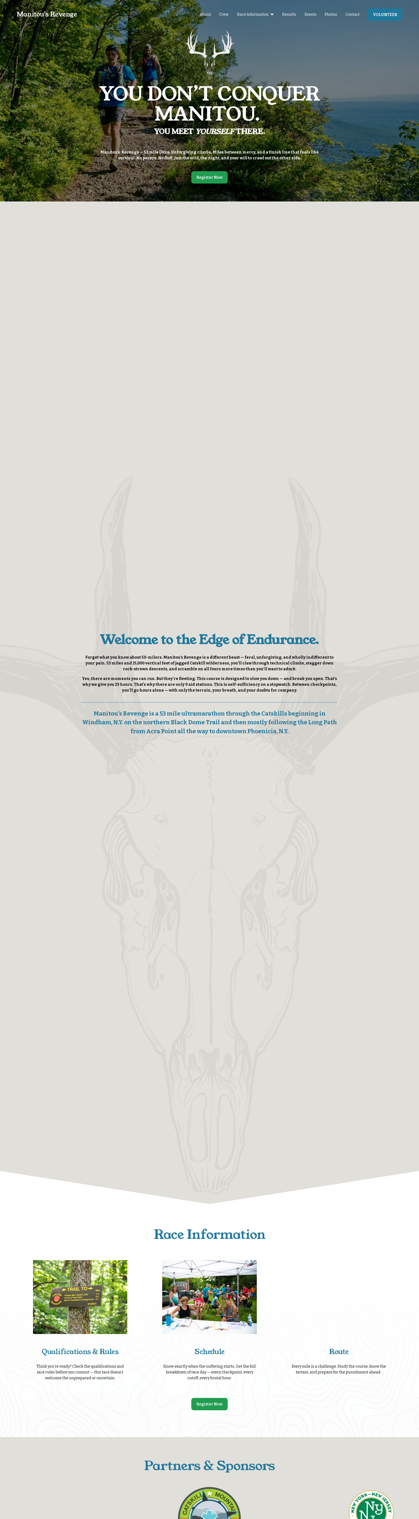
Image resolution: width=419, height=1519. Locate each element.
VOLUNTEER (385, 14)
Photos (331, 14)
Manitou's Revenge (47, 14)
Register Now (209, 177)
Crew (224, 14)
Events (310, 14)
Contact (353, 14)
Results (289, 14)
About (205, 14)
